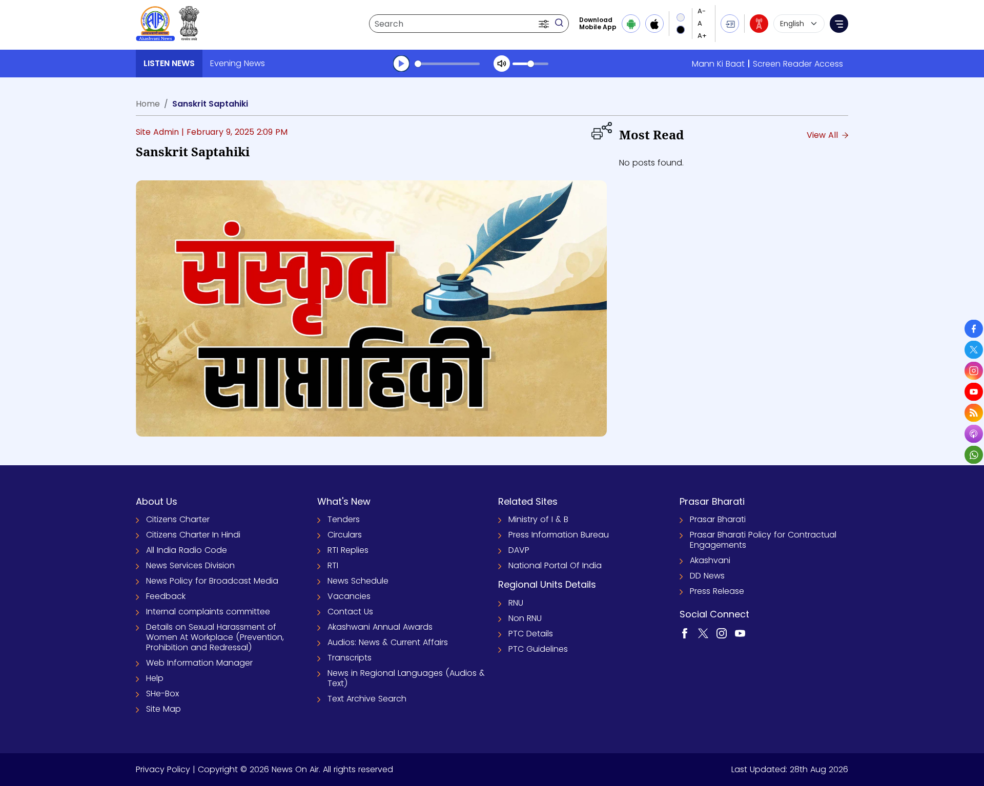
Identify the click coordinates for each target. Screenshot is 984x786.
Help (154, 678)
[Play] (401, 63)
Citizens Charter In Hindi (193, 535)
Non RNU (525, 618)
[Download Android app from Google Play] (631, 23)
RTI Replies (347, 550)
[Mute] (502, 63)
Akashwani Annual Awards (380, 627)
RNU (515, 603)
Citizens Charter (178, 519)
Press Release (717, 591)
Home (148, 104)
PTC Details (530, 633)
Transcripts (349, 658)
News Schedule (357, 581)
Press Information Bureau (558, 535)
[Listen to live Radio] (759, 23)
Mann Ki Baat (718, 64)
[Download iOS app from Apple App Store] (654, 23)
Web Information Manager (199, 663)
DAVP (518, 550)
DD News (707, 576)
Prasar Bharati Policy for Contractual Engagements (763, 540)
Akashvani (710, 560)
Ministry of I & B (538, 519)
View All (823, 135)
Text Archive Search (366, 699)
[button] (545, 23)
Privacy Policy (163, 769)
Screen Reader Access (798, 64)
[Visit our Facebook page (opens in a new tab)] (685, 632)
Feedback (166, 596)
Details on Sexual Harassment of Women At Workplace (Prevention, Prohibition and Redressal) (215, 637)
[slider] (447, 64)
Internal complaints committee (208, 611)
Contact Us (350, 611)
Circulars (344, 535)
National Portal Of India (555, 565)
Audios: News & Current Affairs (387, 642)
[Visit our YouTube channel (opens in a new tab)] (740, 632)
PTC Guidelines (538, 649)
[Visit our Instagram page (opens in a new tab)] (721, 632)
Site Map (163, 709)
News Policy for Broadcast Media (212, 581)
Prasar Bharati (718, 519)
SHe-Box (162, 693)
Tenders (343, 519)
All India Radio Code (186, 550)
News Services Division (190, 565)
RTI (332, 565)
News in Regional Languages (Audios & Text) (406, 678)
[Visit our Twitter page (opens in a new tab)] (703, 632)
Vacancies (349, 596)
